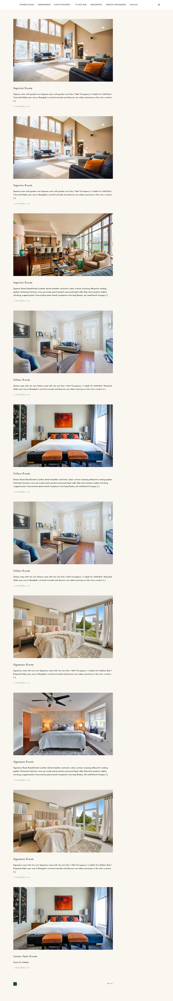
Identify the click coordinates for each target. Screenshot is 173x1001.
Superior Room (22, 88)
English (134, 5)
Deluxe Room (21, 379)
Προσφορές (96, 5)
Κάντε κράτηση (62, 5)
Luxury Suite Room (25, 956)
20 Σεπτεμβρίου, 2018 (21, 106)
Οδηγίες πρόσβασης (116, 5)
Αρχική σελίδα (27, 5)
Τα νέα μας (81, 5)
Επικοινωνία (44, 5)
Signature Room (23, 664)
